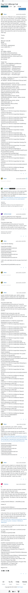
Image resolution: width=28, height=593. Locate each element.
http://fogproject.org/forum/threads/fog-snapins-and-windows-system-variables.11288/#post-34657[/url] (14, 521)
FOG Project (20, 587)
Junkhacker (6, 188)
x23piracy (6, 484)
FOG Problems (5, 6)
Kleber (5, 14)
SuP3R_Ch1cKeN (7, 214)
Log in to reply (22, 9)
